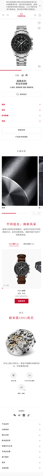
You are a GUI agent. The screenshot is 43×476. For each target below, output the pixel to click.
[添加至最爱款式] (39, 23)
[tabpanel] (21, 269)
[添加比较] (39, 28)
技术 (5, 116)
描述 (3, 105)
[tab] (14, 244)
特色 (3, 110)
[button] (39, 66)
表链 (3, 121)
